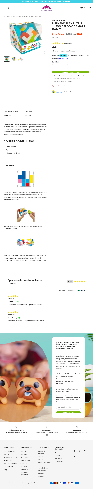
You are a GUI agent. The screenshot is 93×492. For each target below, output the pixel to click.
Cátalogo (24, 454)
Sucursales (24, 457)
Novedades (8, 460)
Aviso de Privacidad (41, 458)
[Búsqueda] (8, 8)
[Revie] (81, 290)
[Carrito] (88, 8)
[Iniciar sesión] (84, 8)
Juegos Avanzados (10, 463)
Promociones (58, 21)
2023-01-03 (11, 314)
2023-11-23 (11, 298)
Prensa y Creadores (24, 468)
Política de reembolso (59, 459)
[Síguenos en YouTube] (84, 450)
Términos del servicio (59, 454)
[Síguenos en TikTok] (74, 455)
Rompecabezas (9, 451)
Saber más (59, 93)
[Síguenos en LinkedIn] (79, 455)
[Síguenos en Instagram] (79, 450)
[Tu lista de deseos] (80, 8)
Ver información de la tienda (63, 81)
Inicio (5, 16)
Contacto (24, 463)
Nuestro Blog (25, 460)
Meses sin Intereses (41, 475)
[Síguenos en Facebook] (74, 450)
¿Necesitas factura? (41, 452)
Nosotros (24, 451)
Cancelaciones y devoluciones (43, 469)
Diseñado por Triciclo (28, 483)
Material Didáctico (10, 457)
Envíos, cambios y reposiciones (44, 463)
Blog (5, 470)
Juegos (6, 454)
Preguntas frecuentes (24, 473)
